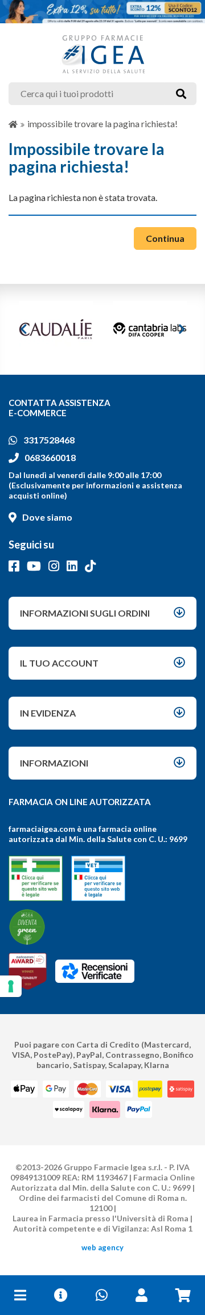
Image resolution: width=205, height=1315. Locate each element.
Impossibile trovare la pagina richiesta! (102, 123)
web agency (102, 1247)
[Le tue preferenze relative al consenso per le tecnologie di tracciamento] (11, 986)
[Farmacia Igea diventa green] (27, 926)
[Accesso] (141, 1295)
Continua (165, 238)
